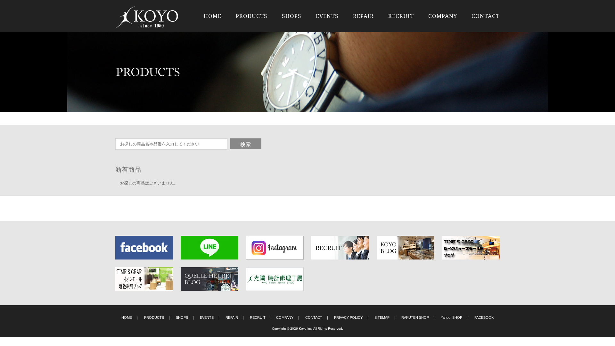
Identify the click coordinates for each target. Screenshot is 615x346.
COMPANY (442, 16)
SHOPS (291, 16)
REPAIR (363, 16)
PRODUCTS (251, 16)
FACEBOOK (484, 317)
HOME (212, 16)
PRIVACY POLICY (348, 317)
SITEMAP (382, 317)
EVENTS (327, 16)
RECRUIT (401, 16)
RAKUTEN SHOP (415, 317)
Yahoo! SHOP (451, 317)
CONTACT (486, 16)
